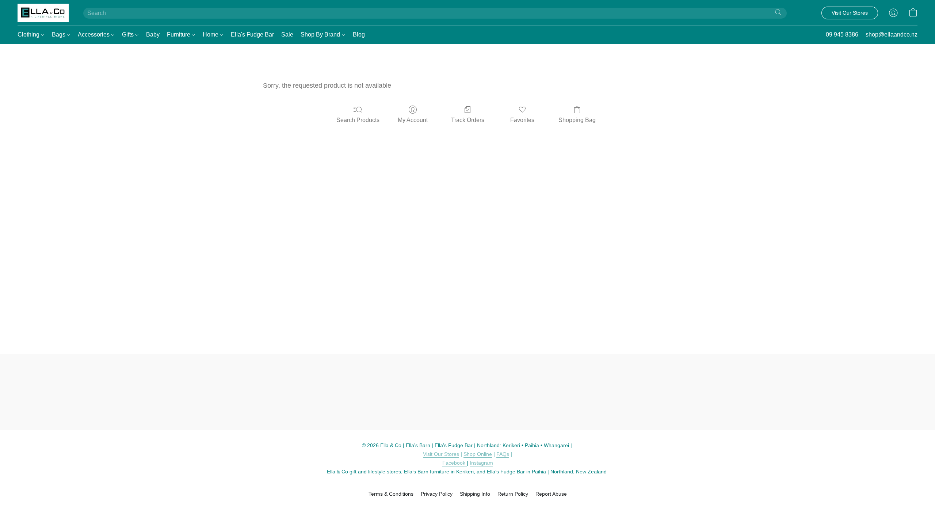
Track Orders (467, 120)
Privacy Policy (437, 494)
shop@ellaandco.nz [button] (891, 34)
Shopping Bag (577, 120)
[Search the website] (778, 12)
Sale (287, 34)
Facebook (454, 463)
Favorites (522, 120)
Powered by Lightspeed (467, 507)
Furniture (179, 34)
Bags (59, 34)
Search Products (357, 120)
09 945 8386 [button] (842, 34)
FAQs (502, 454)
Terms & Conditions (391, 494)
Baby (153, 34)
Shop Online (477, 454)
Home (211, 34)
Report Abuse (551, 494)
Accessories (94, 34)
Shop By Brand (321, 34)
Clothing (29, 34)
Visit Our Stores (441, 454)
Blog (359, 34)
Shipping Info (475, 494)
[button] (43, 13)
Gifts (128, 34)
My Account (413, 120)
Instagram (481, 463)
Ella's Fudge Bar (252, 34)
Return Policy (512, 494)
